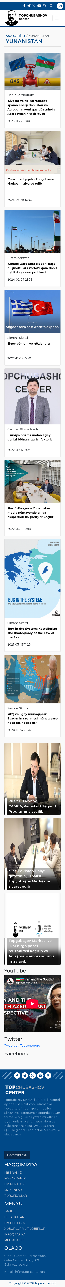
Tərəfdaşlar (15, 1195)
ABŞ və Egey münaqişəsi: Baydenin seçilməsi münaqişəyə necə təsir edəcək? (32, 718)
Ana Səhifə (15, 36)
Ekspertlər (14, 1184)
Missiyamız (13, 1172)
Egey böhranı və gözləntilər (29, 343)
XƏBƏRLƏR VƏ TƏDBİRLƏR (24, 1228)
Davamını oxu (17, 1155)
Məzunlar (13, 1190)
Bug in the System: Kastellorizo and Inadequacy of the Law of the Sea (32, 633)
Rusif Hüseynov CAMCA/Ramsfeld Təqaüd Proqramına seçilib (32, 806)
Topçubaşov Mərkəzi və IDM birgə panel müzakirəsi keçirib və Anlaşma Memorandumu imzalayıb (31, 950)
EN (60, 5)
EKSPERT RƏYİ (15, 1223)
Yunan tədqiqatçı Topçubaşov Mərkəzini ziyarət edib (31, 181)
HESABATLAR (14, 1217)
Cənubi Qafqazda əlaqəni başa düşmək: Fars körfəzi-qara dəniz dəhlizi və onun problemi (32, 268)
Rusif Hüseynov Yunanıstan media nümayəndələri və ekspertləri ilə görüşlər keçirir (30, 513)
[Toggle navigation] (56, 18)
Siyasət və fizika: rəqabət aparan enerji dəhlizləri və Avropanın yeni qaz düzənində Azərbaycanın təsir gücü (31, 107)
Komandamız (15, 1178)
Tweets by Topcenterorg (22, 1045)
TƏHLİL (9, 1211)
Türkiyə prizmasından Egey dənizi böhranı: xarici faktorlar (30, 437)
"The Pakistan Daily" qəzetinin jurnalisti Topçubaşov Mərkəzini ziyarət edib (29, 879)
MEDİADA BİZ (14, 1240)
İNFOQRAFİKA (14, 1234)
